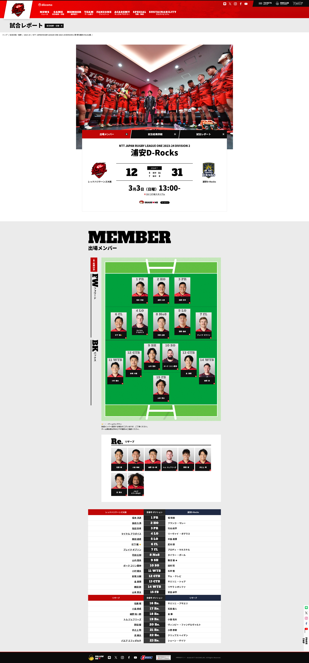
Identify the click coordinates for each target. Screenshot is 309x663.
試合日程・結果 (16, 35)
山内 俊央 (136, 560)
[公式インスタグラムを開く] (235, 3)
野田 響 (137, 624)
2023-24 (27, 35)
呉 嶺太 (137, 635)
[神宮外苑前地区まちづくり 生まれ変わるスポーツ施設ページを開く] (163, 659)
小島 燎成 (136, 608)
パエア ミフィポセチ (131, 640)
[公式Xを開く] (230, 3)
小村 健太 (136, 570)
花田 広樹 (136, 554)
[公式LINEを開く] (224, 3)
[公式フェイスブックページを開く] (240, 3)
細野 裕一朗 (135, 614)
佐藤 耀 (137, 603)
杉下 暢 (135, 544)
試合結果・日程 (53, 25)
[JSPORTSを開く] (146, 658)
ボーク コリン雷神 (132, 565)
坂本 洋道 (136, 517)
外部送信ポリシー (181, 657)
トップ (4, 35)
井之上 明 (136, 629)
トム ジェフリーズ (132, 619)
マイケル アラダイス (131, 533)
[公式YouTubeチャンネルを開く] (246, 3)
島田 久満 (136, 523)
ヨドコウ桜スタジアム (155, 194)
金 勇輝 (137, 581)
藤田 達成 (136, 539)
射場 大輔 (136, 576)
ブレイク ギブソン (132, 549)
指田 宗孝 (136, 528)
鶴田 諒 (137, 586)
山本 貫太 (136, 592)
